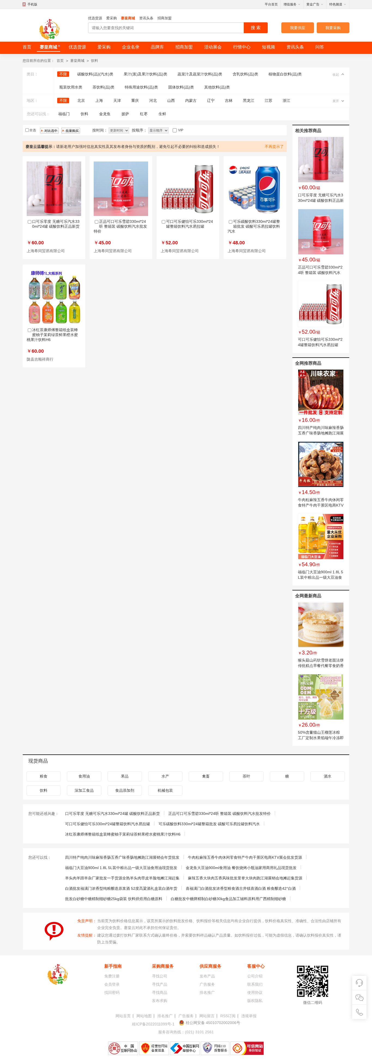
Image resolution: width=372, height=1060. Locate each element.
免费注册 (112, 976)
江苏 (268, 100)
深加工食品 (84, 790)
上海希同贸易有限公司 (46, 251)
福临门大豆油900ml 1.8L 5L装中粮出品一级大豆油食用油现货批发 (320, 577)
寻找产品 (159, 984)
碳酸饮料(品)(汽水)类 (95, 74)
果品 (125, 776)
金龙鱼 (105, 114)
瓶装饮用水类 (70, 87)
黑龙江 (248, 100)
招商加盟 (164, 18)
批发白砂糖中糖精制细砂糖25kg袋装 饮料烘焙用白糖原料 (113, 899)
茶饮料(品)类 (103, 87)
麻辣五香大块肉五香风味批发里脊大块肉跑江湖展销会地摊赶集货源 (245, 878)
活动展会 (213, 47)
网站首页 (123, 1016)
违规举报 (249, 1016)
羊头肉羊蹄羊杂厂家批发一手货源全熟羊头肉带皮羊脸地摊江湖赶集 (122, 878)
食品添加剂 (124, 790)
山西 (171, 100)
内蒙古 (191, 100)
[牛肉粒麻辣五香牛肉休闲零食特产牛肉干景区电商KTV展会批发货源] (321, 464)
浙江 (286, 100)
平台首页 (271, 4)
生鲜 (162, 114)
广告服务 (207, 984)
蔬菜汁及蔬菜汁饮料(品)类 (200, 74)
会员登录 (112, 984)
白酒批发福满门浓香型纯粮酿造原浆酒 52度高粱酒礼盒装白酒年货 (121, 888)
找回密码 (112, 992)
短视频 (268, 47)
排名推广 (207, 992)
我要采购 (333, 28)
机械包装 (165, 790)
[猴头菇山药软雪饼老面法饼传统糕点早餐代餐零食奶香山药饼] (321, 625)
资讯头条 (146, 18)
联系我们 (255, 984)
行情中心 (242, 47)
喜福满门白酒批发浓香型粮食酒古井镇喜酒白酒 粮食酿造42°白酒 (241, 888)
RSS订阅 (228, 1016)
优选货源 (95, 18)
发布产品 (207, 976)
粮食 (43, 776)
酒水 (327, 776)
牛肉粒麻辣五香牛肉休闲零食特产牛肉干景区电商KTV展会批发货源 (321, 505)
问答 (319, 47)
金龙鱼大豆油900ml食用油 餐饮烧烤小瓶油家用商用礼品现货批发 (241, 868)
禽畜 (206, 776)
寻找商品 (159, 992)
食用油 (84, 776)
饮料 (94, 61)
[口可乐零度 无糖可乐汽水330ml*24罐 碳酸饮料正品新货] (321, 159)
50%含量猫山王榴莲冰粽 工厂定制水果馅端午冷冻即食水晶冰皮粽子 (321, 737)
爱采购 (111, 18)
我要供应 (297, 28)
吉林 (229, 100)
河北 (153, 100)
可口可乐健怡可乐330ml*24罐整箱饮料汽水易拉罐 (107, 824)
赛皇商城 (128, 18)
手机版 (32, 4)
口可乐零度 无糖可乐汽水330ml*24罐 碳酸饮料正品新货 (321, 200)
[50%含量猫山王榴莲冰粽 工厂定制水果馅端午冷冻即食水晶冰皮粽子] (321, 697)
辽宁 (211, 100)
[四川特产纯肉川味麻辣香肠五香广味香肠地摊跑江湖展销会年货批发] (321, 392)
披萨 (125, 114)
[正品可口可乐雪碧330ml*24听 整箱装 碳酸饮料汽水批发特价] (321, 232)
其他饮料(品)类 (217, 87)
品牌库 (157, 47)
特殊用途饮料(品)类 (141, 87)
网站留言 (207, 1016)
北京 (81, 100)
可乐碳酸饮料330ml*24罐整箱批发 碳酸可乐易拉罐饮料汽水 (254, 226)
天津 (117, 100)
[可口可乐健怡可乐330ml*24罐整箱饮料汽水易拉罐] (321, 304)
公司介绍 (255, 976)
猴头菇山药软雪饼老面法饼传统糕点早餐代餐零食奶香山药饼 (321, 665)
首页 (27, 47)
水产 (165, 776)
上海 (99, 100)
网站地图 (144, 1016)
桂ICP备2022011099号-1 (153, 1024)
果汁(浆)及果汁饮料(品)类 (145, 74)
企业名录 (130, 47)
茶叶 (246, 776)
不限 (63, 74)
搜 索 (256, 27)
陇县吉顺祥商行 (40, 359)
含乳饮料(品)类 (245, 74)
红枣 (144, 114)
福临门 (64, 114)
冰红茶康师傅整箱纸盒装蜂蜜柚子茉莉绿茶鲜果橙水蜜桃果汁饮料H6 (52, 335)
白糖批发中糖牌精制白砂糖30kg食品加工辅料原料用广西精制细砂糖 (228, 899)
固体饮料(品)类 (181, 87)
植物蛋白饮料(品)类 (285, 74)
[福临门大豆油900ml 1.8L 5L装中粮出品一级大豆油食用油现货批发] (321, 536)
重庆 (135, 100)
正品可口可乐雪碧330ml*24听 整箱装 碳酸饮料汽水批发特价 (120, 226)
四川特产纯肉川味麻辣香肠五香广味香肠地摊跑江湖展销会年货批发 (321, 433)
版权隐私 (255, 1000)
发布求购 (159, 1000)
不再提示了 (274, 146)
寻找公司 (159, 976)
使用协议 (255, 992)
